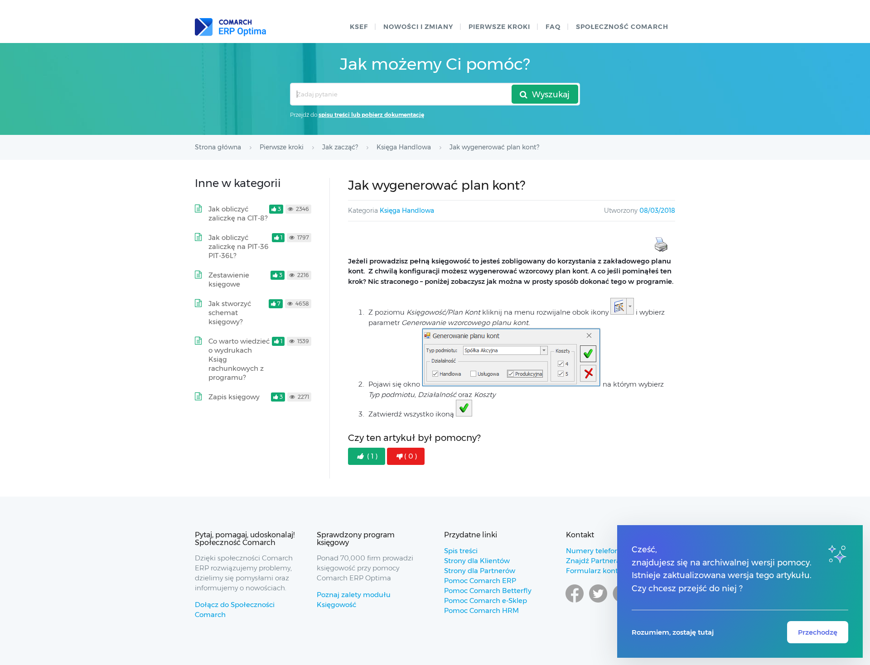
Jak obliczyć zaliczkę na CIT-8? (237, 213)
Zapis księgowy (234, 396)
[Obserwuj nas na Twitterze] (598, 602)
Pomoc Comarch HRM (481, 610)
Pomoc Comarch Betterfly (488, 590)
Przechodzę (817, 632)
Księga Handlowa (407, 210)
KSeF (359, 27)
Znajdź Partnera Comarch (609, 560)
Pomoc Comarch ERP (480, 580)
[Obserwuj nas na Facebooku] (574, 602)
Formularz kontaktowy (604, 570)
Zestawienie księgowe (228, 279)
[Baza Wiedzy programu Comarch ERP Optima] (230, 27)
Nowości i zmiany (418, 27)
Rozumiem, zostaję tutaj (673, 632)
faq (553, 27)
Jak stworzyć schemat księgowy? (229, 312)
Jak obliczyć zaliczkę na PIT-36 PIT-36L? (238, 246)
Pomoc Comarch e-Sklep (485, 600)
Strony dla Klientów (477, 560)
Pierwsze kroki (499, 27)
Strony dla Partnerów (479, 570)
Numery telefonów (597, 550)
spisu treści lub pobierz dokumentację (371, 114)
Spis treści (461, 550)
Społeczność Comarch (622, 27)
